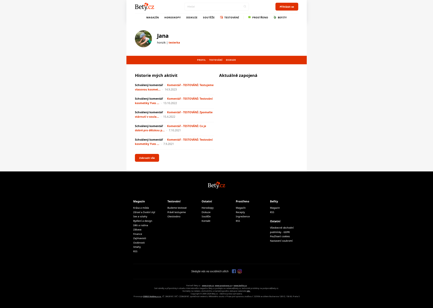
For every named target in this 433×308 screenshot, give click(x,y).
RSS (135, 251)
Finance (137, 234)
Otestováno (173, 216)
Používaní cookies (280, 236)
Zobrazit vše (147, 158)
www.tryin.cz (208, 285)
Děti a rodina (140, 225)
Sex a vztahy (140, 216)
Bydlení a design (142, 220)
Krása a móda (141, 207)
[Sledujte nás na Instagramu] (239, 271)
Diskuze (192, 17)
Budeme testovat (177, 207)
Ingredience (243, 216)
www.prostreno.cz (223, 285)
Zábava (137, 229)
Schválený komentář (149, 85)
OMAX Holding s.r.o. (152, 296)
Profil (201, 60)
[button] (245, 7)
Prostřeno (259, 17)
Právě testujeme (176, 212)
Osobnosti (139, 242)
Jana (163, 35)
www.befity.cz (240, 285)
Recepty (240, 212)
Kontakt (206, 220)
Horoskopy (172, 17)
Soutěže (209, 17)
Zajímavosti (139, 238)
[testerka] (143, 38)
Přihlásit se (287, 6)
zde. (248, 291)
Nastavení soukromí (281, 240)
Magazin (275, 207)
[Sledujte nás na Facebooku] (233, 271)
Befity (282, 17)
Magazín (152, 17)
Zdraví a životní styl (144, 212)
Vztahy (137, 246)
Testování (231, 17)
